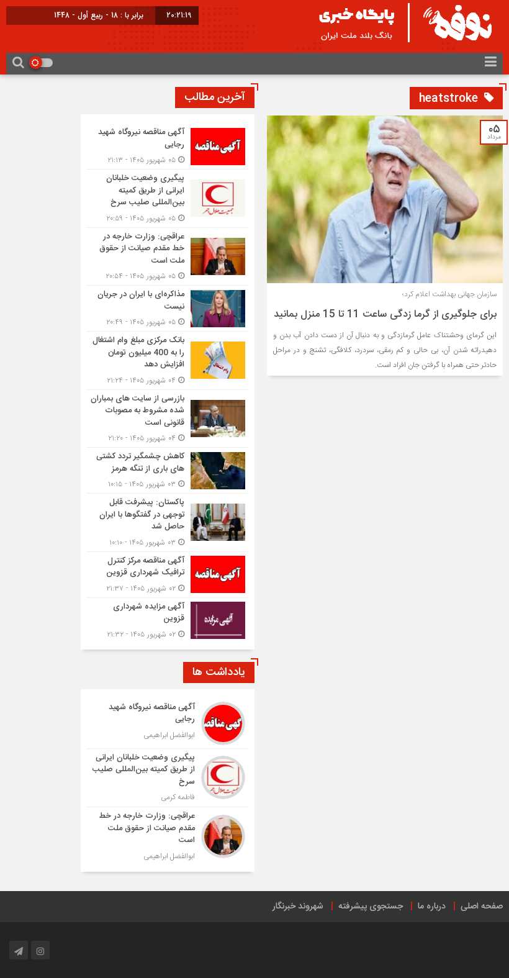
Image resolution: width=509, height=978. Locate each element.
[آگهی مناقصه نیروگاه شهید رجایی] (167, 146)
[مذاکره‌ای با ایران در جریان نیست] (167, 308)
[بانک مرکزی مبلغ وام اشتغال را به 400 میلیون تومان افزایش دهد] (167, 360)
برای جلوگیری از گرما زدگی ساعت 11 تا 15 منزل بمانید (385, 314)
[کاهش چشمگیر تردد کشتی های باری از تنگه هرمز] (167, 470)
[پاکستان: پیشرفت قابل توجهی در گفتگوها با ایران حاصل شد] (167, 522)
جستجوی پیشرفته (370, 906)
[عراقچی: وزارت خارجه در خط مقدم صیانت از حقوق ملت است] (167, 257)
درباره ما (432, 906)
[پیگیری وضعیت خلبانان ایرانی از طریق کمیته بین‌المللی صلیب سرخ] (167, 198)
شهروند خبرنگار (298, 906)
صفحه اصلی (482, 906)
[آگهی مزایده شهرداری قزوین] (167, 619)
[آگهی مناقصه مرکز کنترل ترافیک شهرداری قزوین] (167, 574)
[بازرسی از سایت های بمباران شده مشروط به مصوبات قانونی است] (167, 419)
